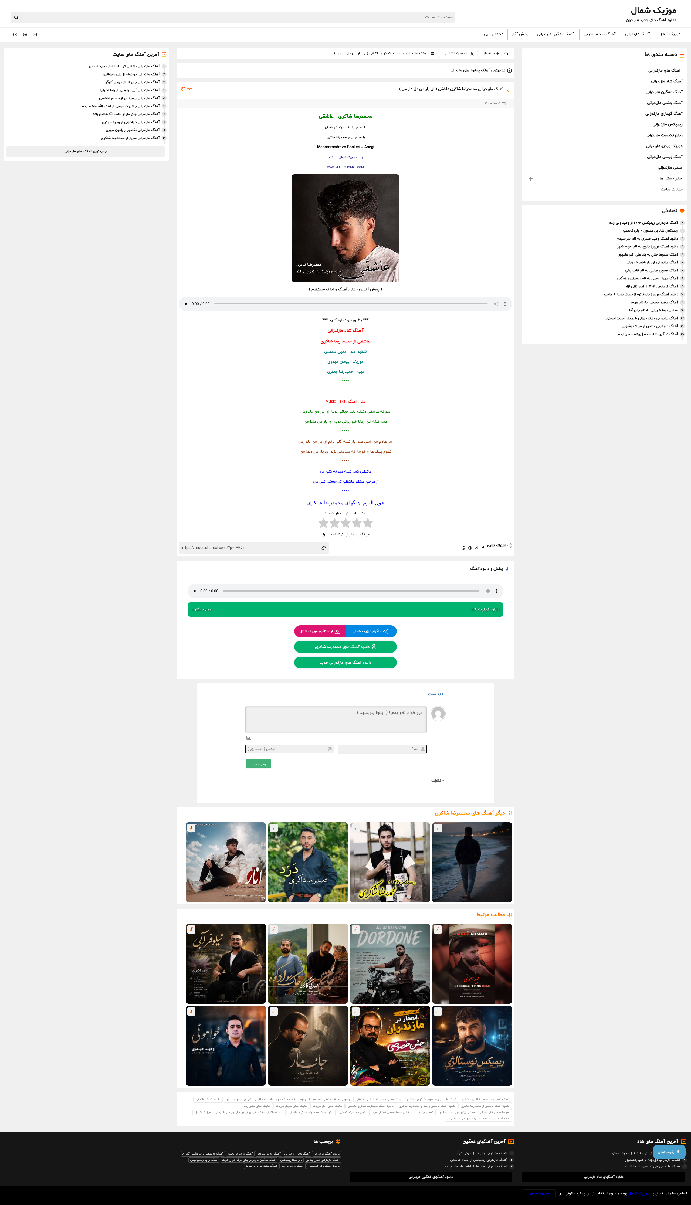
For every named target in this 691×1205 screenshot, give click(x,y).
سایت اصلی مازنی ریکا (256, 1106)
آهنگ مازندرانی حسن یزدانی (323, 1160)
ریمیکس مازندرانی (668, 124)
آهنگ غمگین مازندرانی (555, 34)
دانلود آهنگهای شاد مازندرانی (604, 1177)
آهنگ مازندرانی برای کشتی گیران (202, 1154)
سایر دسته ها (671, 178)
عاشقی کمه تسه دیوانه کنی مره (392, 1112)
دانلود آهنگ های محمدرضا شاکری (342, 646)
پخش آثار (520, 34)
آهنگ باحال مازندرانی (297, 1154)
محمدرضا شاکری (455, 53)
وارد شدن (436, 693)
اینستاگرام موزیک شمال (316, 631)
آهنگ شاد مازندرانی (599, 34)
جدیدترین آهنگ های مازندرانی (85, 151)
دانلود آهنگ (479, 568)
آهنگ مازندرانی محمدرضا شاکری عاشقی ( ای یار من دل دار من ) (381, 53)
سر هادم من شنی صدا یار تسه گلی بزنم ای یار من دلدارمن (474, 1112)
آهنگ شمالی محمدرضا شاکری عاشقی (485, 1099)
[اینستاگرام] (35, 34)
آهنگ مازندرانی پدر (292, 1166)
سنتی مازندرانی (670, 167)
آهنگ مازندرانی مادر (269, 1154)
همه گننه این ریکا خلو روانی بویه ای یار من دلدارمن (478, 1118)
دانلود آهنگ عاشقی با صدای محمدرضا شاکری (427, 1106)
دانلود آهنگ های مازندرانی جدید (345, 662)
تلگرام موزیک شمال (367, 631)
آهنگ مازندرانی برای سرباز (261, 1166)
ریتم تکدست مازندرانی (664, 135)
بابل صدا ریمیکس (291, 1160)
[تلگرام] (25, 34)
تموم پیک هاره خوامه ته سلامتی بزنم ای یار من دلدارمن (260, 1099)
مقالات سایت (672, 189)
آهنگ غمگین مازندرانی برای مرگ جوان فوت (249, 1160)
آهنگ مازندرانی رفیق (240, 1154)
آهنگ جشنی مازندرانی (665, 103)
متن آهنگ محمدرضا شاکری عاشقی (311, 1112)
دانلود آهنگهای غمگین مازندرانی (431, 1177)
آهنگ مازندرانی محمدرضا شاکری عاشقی (432, 1099)
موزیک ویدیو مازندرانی (664, 146)
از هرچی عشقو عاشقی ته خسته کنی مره (325, 1099)
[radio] (368, 524)
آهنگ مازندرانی (637, 34)
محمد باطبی (493, 34)
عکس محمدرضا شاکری (352, 1112)
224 (190, 89)
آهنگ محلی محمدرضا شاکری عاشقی (379, 1099)
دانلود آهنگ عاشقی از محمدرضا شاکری (485, 1106)
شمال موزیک (425, 1112)
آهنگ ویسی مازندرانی (665, 156)
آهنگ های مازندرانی (664, 70)
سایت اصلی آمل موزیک (327, 1106)
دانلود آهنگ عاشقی (208, 1099)
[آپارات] (15, 34)
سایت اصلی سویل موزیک (291, 1106)
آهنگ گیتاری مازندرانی (664, 113)
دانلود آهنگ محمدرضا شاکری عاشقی (371, 1106)
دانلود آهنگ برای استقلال (324, 1166)
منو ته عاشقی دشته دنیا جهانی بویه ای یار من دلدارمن (249, 1112)
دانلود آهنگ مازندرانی (327, 1154)
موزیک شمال (669, 34)
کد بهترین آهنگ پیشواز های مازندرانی (478, 70)
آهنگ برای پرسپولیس (204, 1160)
